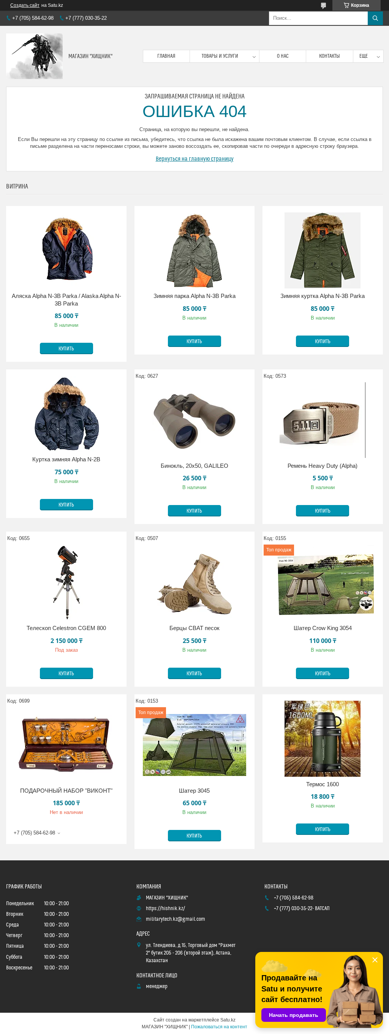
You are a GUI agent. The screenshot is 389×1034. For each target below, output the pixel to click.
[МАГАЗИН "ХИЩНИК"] (34, 56)
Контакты (329, 56)
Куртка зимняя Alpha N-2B (66, 459)
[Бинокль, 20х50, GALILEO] (195, 420)
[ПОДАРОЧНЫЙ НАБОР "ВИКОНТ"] (66, 745)
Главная (166, 56)
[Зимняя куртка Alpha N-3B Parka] (323, 250)
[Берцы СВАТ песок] (195, 583)
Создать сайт (25, 5)
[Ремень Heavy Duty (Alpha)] (323, 420)
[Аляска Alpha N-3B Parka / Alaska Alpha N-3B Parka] (66, 250)
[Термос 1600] (323, 739)
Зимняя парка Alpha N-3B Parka (194, 296)
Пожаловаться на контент (219, 1026)
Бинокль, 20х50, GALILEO (194, 465)
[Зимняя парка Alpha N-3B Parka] (195, 250)
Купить (66, 349)
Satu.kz (228, 1020)
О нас (283, 56)
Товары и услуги (220, 56)
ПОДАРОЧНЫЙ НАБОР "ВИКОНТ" (66, 790)
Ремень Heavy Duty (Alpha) (322, 465)
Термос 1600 (322, 784)
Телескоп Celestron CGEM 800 (66, 628)
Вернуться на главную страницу (195, 158)
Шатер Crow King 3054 (323, 628)
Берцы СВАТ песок (194, 628)
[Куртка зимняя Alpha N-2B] (66, 414)
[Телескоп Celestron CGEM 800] (66, 583)
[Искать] (375, 18)
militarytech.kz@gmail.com (175, 919)
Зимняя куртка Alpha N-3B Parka (322, 296)
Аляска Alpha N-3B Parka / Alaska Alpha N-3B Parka (66, 300)
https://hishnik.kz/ (165, 909)
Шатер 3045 (194, 790)
